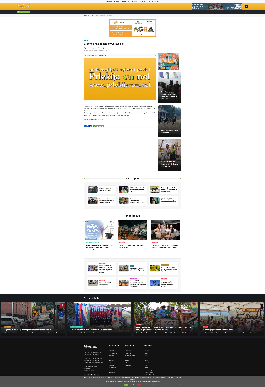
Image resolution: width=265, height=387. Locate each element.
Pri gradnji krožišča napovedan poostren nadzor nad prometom (27, 330)
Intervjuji (128, 353)
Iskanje (151, 1)
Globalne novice (130, 362)
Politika (112, 360)
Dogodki (123, 1)
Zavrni (139, 384)
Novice (116, 1)
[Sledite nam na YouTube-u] (41, 12)
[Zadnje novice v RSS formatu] (45, 12)
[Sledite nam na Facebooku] (38, 12)
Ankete (146, 360)
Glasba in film (113, 370)
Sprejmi (126, 384)
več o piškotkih (132, 381)
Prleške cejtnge (148, 370)
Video (146, 355)
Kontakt (157, 1)
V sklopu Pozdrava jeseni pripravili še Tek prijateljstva (169, 164)
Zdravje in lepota (130, 355)
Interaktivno (142, 1)
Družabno (112, 350)
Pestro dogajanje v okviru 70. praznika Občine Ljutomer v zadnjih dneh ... (137, 200)
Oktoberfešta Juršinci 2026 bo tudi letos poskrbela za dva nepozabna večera (165, 247)
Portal (134, 1)
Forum (146, 358)
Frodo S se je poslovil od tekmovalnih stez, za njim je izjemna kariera (169, 189)
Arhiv (129, 1)
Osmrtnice (128, 365)
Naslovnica (109, 1)
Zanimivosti (113, 367)
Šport (92, 15)
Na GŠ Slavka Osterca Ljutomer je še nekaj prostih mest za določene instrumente (99, 247)
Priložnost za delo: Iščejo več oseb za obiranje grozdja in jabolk (169, 269)
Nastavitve (133, 384)
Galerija (146, 353)
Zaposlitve (147, 362)
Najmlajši (112, 372)
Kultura (112, 355)
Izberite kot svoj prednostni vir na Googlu (96, 55)
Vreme (146, 367)
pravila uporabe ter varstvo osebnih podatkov (148, 381)
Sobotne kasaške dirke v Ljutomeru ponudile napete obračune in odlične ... (106, 200)
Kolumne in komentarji (131, 358)
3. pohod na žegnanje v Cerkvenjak (103, 15)
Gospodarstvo (113, 362)
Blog (146, 365)
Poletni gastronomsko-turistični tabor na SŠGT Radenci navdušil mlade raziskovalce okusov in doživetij (105, 269)
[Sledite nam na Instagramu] (39, 12)
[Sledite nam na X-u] (43, 12)
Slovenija (128, 350)
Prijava (245, 12)
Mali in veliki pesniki (150, 375)
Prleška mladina (149, 372)
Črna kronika (113, 353)
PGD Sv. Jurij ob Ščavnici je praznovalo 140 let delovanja (91, 330)
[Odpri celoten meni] (246, 6)
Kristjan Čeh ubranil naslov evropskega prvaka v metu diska (137, 189)
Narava (112, 365)
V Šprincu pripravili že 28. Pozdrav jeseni (218, 330)
